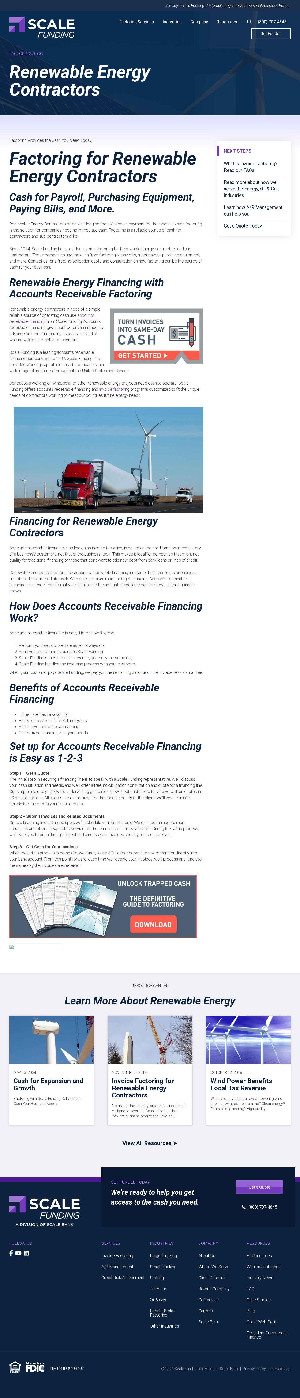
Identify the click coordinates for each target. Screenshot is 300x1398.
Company (199, 21)
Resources (227, 21)
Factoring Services (136, 21)
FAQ (250, 1288)
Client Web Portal (262, 1321)
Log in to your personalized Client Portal (256, 5)
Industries (172, 21)
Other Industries (164, 1326)
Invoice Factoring (117, 1255)
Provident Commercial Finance (267, 1335)
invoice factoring (114, 389)
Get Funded (271, 33)
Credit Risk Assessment (123, 1277)
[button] (247, 22)
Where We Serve (214, 1266)
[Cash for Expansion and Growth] (51, 1039)
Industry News (260, 1277)
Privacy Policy (254, 1369)
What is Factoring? (264, 1266)
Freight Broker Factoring (163, 1312)
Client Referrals (212, 1277)
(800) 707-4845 (272, 21)
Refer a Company (214, 1288)
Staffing (157, 1277)
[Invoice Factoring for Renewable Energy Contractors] (150, 1039)
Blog (251, 1310)
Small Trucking (163, 1266)
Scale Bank (208, 1321)
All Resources (259, 1255)
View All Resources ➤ (150, 1143)
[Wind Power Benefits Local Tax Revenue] (248, 1039)
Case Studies (259, 1299)
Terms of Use (280, 1369)
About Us (207, 1255)
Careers (206, 1310)
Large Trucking (163, 1255)
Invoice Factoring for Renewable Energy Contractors (143, 1088)
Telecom (158, 1288)
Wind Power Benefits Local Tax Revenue (241, 1084)
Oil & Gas (158, 1299)
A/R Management (117, 1266)
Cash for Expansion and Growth (48, 1084)
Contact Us (209, 1299)
